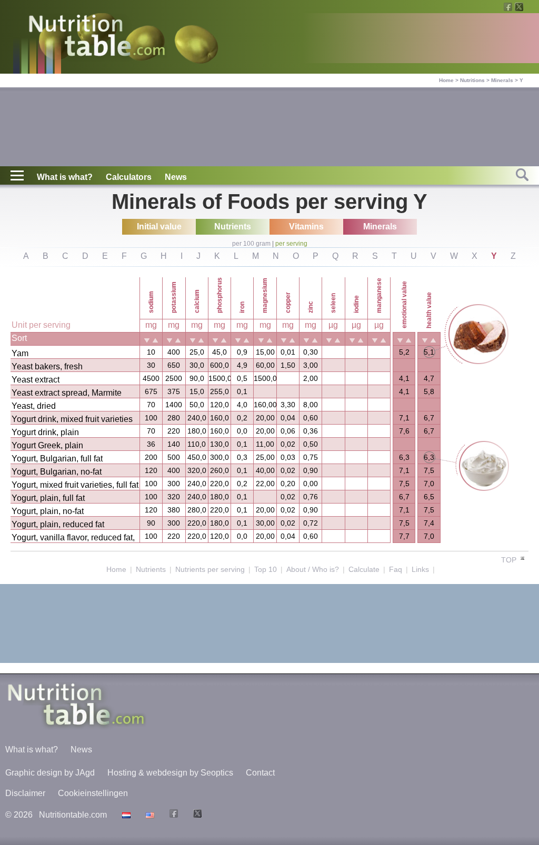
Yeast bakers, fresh (47, 366)
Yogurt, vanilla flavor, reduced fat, (73, 537)
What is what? (65, 177)
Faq (395, 569)
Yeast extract (35, 379)
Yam (20, 353)
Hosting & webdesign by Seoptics (170, 772)
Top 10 (265, 569)
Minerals (502, 80)
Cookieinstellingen (93, 793)
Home (446, 80)
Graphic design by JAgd (50, 772)
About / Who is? (312, 569)
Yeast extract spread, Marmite (67, 392)
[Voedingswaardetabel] (125, 814)
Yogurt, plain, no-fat (48, 511)
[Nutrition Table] (148, 814)
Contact (260, 772)
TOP (509, 560)
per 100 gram (251, 243)
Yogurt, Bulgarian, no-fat (57, 471)
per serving (291, 243)
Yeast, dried (34, 405)
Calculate (364, 569)
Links (420, 569)
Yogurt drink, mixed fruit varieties (72, 419)
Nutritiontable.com (73, 814)
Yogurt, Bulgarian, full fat (57, 458)
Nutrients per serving (210, 569)
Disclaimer (25, 793)
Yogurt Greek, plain (47, 445)
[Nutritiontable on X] (196, 814)
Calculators (129, 177)
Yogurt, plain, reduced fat (58, 524)
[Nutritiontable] (96, 38)
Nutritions (472, 80)
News (176, 177)
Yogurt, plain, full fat (48, 498)
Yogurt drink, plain (45, 432)
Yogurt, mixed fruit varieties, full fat (75, 484)
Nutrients (151, 569)
